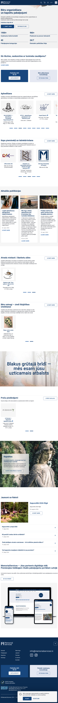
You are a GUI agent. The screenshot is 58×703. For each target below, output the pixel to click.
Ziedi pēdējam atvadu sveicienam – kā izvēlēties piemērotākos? (22, 542)
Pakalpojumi (4, 653)
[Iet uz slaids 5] (29, 128)
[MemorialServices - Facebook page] (32, 655)
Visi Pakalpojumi (22, 26)
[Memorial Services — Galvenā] (5, 2)
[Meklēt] (41, 2)
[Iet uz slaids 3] (20, 128)
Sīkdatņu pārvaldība (10, 683)
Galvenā (3, 650)
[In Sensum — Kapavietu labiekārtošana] (8, 410)
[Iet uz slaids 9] (47, 128)
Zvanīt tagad (8, 26)
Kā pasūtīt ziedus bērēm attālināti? (13, 534)
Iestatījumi (36, 698)
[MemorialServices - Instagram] (36, 655)
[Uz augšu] (55, 644)
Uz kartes (17, 657)
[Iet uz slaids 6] (33, 128)
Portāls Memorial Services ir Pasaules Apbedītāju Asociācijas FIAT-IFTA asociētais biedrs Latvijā (18, 688)
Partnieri (17, 655)
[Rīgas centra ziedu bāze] (8, 322)
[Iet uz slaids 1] (11, 128)
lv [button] (51, 2)
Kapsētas (3, 655)
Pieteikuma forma (43, 78)
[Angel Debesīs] (43, 107)
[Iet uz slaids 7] (38, 128)
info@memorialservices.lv (41, 651)
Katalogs (3, 657)
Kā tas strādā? (7, 578)
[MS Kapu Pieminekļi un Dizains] (44, 155)
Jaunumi (17, 653)
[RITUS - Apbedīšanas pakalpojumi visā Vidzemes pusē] (26, 107)
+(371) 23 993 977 (14, 78)
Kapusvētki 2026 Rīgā (39, 503)
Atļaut (27, 698)
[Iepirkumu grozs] (44, 2)
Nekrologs (17, 650)
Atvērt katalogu (50, 398)
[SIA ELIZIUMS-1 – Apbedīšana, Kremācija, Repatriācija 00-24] (8, 107)
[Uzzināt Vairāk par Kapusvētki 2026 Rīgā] (14, 512)
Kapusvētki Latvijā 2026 (9, 527)
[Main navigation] (56, 2)
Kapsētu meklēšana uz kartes (13, 470)
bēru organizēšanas (30, 17)
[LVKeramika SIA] (8, 156)
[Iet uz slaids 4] (24, 128)
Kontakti (17, 660)
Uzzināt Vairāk (5, 65)
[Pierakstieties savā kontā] (48, 2)
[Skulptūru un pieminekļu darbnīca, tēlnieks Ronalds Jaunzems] (26, 155)
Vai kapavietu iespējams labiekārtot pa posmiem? (18, 550)
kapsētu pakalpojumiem (7, 18)
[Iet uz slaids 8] (42, 128)
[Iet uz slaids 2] (15, 128)
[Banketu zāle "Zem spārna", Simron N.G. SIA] (8, 274)
